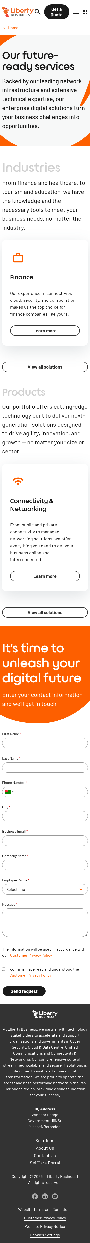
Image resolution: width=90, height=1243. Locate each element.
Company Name (15, 856)
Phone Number (14, 783)
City (6, 807)
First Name (11, 734)
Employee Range (16, 880)
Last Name (11, 758)
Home (13, 27)
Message (10, 904)
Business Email (15, 831)
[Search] (38, 12)
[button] (76, 12)
